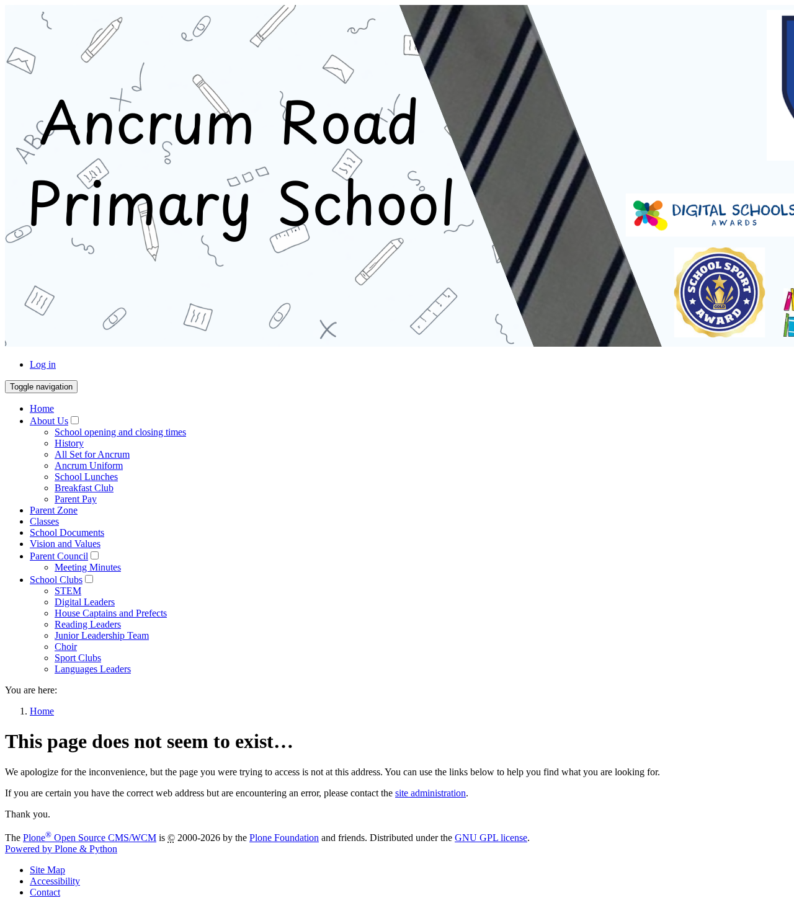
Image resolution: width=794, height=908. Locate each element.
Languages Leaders (93, 669)
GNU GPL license (491, 837)
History (69, 443)
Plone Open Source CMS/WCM (89, 837)
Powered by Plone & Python (61, 848)
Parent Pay (76, 499)
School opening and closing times (120, 432)
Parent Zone (54, 510)
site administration (430, 793)
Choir (66, 646)
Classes (44, 521)
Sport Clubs (78, 657)
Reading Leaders (88, 624)
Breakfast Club (84, 488)
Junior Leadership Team (102, 635)
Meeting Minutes (88, 567)
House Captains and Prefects (111, 613)
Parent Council (59, 556)
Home (42, 408)
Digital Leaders (85, 602)
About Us (49, 421)
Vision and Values (65, 543)
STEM (68, 590)
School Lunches (86, 476)
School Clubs (56, 579)
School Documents (67, 532)
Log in (43, 364)
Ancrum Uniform (89, 465)
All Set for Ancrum (92, 454)
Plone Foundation (284, 837)
